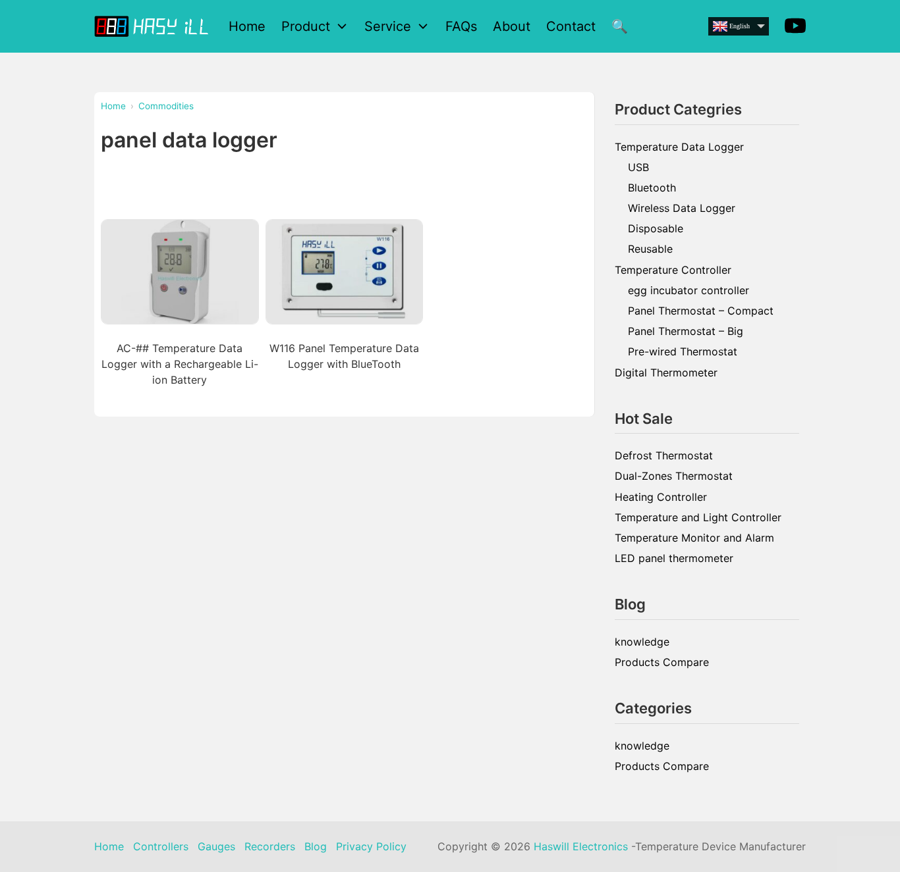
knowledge (642, 641)
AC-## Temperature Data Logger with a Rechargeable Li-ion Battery (179, 364)
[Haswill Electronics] (153, 26)
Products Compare (662, 662)
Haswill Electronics (581, 846)
